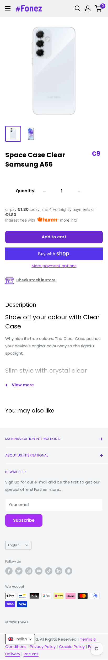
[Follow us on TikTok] (48, 571)
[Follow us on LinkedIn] (58, 571)
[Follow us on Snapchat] (68, 571)
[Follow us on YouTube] (38, 571)
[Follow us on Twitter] (19, 571)
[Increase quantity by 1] (78, 191)
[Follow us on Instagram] (29, 571)
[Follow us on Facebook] (9, 571)
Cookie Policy (72, 646)
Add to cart (54, 237)
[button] (20, 639)
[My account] (87, 8)
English (14, 545)
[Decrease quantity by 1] (44, 191)
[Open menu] (7, 8)
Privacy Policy (43, 646)
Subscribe (24, 520)
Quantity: (25, 191)
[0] (98, 8)
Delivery (12, 654)
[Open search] (77, 8)
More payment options (54, 265)
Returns (31, 654)
